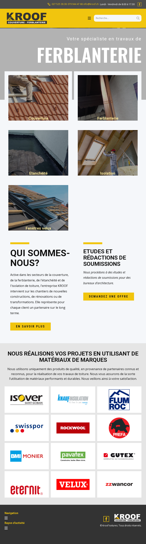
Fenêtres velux (38, 228)
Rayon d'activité (15, 522)
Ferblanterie (107, 118)
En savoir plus (30, 326)
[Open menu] (89, 18)
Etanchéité (38, 173)
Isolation (107, 173)
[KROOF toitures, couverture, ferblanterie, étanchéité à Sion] (26, 18)
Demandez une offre (108, 296)
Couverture (38, 118)
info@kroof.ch (91, 4)
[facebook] (139, 4)
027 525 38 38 (59, 4)
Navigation (11, 513)
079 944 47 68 (75, 4)
